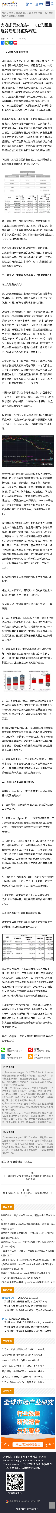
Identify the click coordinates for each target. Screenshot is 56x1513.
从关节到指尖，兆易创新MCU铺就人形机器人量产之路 (28, 1259)
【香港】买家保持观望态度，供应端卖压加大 (24, 1305)
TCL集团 (27, 1161)
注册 (31, 4)
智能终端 (20, 13)
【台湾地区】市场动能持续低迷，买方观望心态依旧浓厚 (28, 1310)
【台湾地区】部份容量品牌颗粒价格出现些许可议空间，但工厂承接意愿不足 (28, 1331)
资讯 (11, 13)
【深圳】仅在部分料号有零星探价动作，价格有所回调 (28, 1322)
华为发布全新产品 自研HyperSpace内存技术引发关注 (28, 1282)
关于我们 (7, 1456)
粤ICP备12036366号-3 (27, 1508)
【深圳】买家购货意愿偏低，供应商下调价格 (24, 1301)
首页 (4, 13)
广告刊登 (32, 1456)
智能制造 (17, 1161)
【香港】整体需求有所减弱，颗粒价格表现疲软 (25, 1326)
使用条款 (20, 1456)
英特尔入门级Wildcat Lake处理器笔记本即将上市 (25, 1273)
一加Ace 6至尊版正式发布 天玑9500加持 (20, 1277)
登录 (41, 4)
